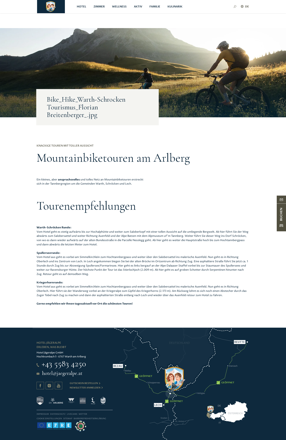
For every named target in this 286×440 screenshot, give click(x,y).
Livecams (72, 414)
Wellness (119, 6)
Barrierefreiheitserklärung (90, 418)
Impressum (43, 414)
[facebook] (40, 385)
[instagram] (49, 385)
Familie (154, 6)
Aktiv (138, 6)
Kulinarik (174, 6)
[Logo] (51, 6)
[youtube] (58, 385)
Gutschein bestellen (84, 383)
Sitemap (67, 418)
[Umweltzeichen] (80, 426)
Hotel (81, 6)
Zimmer (99, 6)
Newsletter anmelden (85, 387)
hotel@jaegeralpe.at (62, 373)
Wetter (83, 414)
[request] (281, 199)
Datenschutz (58, 414)
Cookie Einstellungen (49, 418)
